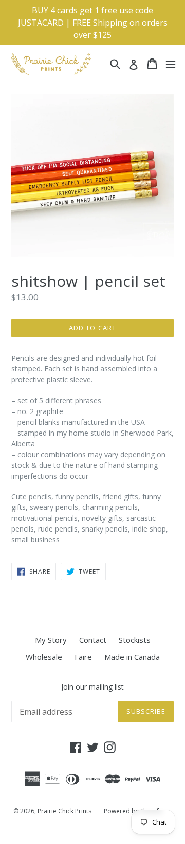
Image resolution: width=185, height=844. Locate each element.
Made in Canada (132, 657)
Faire (83, 657)
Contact (92, 640)
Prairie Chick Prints (64, 811)
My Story (51, 640)
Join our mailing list (92, 687)
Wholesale (44, 657)
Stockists (135, 640)
